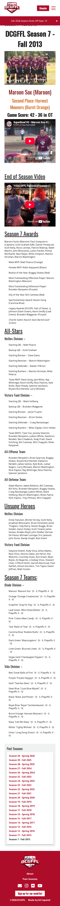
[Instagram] (26, 885)
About (30, 873)
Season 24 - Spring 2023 (22, 780)
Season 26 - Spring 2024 (22, 772)
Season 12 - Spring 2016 (22, 831)
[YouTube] (40, 885)
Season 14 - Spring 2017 (22, 822)
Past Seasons (30, 879)
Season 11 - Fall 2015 (20, 835)
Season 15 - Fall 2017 (20, 818)
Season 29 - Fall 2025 (20, 760)
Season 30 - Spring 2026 (22, 755)
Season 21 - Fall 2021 (20, 793)
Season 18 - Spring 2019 (22, 805)
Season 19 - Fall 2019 (20, 801)
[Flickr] (33, 885)
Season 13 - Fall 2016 (20, 826)
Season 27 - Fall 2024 (20, 768)
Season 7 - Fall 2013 (19, 839)
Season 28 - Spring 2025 (22, 764)
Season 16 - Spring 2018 (22, 814)
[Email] (20, 885)
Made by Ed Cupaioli (39, 900)
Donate (43, 8)
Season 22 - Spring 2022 (22, 789)
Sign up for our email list (30, 893)
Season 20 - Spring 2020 (22, 797)
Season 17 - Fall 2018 (20, 810)
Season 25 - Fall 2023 (20, 776)
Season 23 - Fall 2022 (20, 785)
